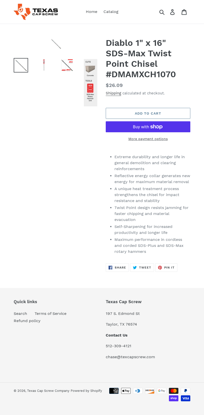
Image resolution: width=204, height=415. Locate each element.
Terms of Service (50, 313)
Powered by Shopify (86, 391)
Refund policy (27, 320)
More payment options (148, 139)
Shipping (113, 93)
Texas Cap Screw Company (48, 391)
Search (20, 313)
